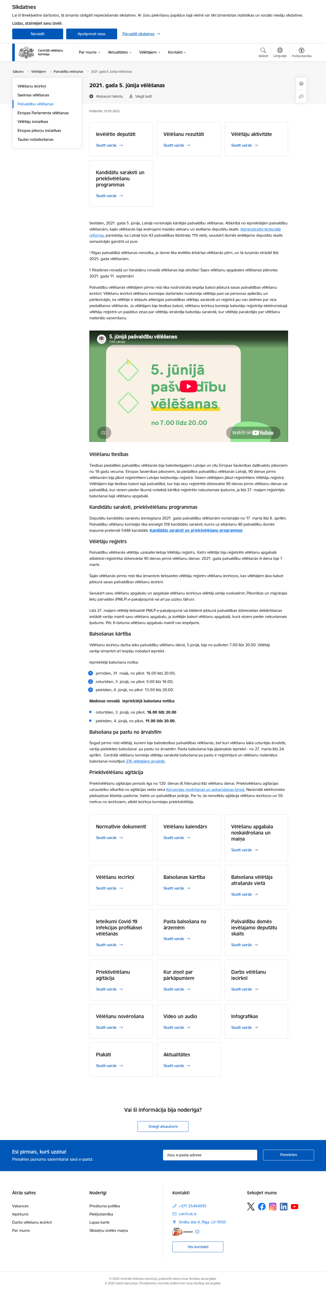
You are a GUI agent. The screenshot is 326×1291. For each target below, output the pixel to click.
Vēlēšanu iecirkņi (32, 86)
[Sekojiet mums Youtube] (294, 1206)
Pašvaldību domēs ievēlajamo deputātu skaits (254, 927)
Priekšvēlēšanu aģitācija (113, 975)
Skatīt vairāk (106, 145)
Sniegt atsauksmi (163, 1126)
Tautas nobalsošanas (35, 139)
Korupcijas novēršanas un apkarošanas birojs (205, 789)
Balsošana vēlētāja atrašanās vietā (252, 880)
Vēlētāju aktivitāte (251, 134)
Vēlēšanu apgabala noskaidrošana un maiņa (252, 833)
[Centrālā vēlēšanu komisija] (41, 52)
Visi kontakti (198, 1246)
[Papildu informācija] (197, 1232)
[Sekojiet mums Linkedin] (284, 1206)
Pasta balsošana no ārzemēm (185, 924)
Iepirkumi (20, 1214)
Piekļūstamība (101, 1214)
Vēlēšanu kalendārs (185, 827)
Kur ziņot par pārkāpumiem (179, 975)
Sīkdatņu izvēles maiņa (108, 1230)
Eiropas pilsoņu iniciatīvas (39, 130)
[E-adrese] (182, 1231)
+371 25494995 (193, 1206)
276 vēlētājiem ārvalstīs (145, 761)
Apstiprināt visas (91, 33)
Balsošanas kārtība (184, 877)
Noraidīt (37, 33)
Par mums (21, 1230)
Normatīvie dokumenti (121, 827)
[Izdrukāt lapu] (301, 84)
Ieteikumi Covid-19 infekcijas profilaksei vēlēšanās (119, 927)
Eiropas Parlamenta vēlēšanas (43, 112)
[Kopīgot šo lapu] (301, 96)
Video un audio (180, 1016)
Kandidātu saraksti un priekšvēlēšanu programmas (120, 178)
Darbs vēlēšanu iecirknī (248, 975)
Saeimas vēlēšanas (33, 95)
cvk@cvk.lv (188, 1213)
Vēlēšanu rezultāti (184, 134)
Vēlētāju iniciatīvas (33, 121)
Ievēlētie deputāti (115, 134)
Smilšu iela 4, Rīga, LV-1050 (202, 1222)
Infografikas (244, 1016)
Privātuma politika (104, 1206)
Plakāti (103, 1055)
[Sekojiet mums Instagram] (273, 1206)
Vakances (20, 1206)
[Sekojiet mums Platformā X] (251, 1206)
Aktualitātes (177, 1055)
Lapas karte (99, 1222)
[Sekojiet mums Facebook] (262, 1206)
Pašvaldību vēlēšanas (35, 104)
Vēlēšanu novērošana (120, 1016)
